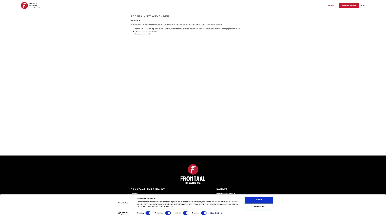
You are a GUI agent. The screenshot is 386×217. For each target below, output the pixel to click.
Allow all (259, 200)
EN (364, 5)
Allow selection (259, 206)
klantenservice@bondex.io (225, 193)
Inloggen (331, 5)
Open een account (349, 5)
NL (361, 5)
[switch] (168, 213)
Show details (214, 213)
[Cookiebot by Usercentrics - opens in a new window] (123, 213)
